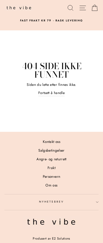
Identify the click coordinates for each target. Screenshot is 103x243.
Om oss (51, 185)
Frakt (51, 167)
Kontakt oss (51, 141)
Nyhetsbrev (51, 202)
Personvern (51, 176)
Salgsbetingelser (51, 150)
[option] (51, 20)
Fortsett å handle (51, 92)
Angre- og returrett (51, 159)
